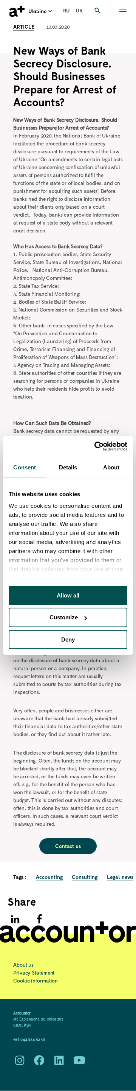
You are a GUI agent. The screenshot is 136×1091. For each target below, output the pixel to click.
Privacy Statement (33, 972)
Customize (63, 617)
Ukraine (37, 11)
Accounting (49, 877)
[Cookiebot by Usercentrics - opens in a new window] (96, 446)
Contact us (67, 846)
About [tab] (111, 467)
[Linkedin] (15, 919)
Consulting (84, 877)
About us (23, 964)
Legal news (120, 877)
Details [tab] (68, 467)
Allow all (68, 595)
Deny (68, 639)
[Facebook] (39, 919)
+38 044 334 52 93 (29, 1039)
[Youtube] (79, 1062)
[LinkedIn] (59, 1062)
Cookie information (35, 980)
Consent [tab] (24, 467)
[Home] (17, 11)
